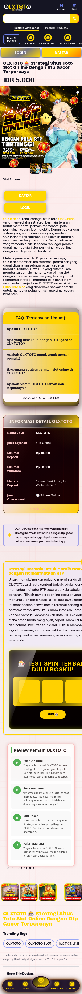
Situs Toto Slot (14, 287)
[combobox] (36, 18)
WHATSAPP (57, 988)
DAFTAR (61, 52)
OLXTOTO (10, 219)
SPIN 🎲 (52, 714)
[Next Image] (78, 127)
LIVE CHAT (71, 988)
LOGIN (20, 52)
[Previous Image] (3, 127)
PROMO (10, 988)
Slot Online (66, 219)
